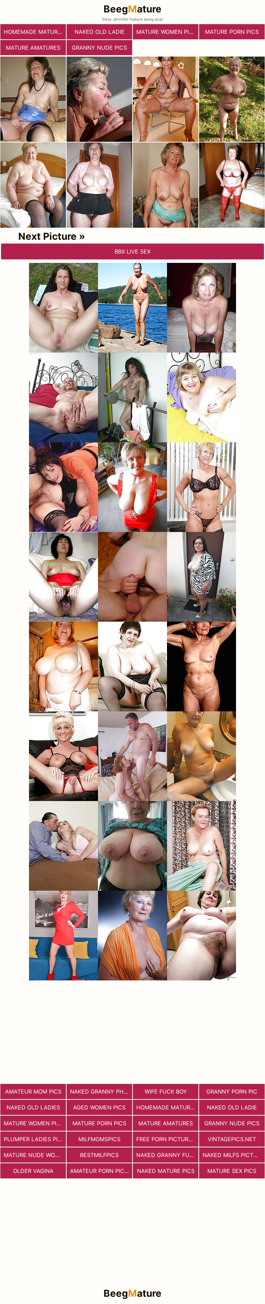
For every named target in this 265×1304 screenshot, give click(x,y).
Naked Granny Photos (101, 1091)
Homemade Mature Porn (35, 31)
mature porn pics (232, 31)
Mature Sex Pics (231, 1170)
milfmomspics (99, 1139)
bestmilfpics (99, 1155)
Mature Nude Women (35, 1155)
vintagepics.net (232, 1139)
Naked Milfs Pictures (234, 1155)
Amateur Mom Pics (33, 1091)
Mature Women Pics (166, 31)
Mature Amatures (33, 47)
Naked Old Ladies (33, 1107)
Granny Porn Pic (231, 1091)
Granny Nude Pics (99, 47)
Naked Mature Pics (166, 1170)
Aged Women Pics (99, 1107)
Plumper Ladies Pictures (35, 1139)
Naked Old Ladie (100, 31)
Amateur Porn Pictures (101, 1170)
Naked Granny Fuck (166, 1155)
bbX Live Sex (132, 251)
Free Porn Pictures (165, 1139)
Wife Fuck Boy (166, 1091)
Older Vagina (33, 1170)
